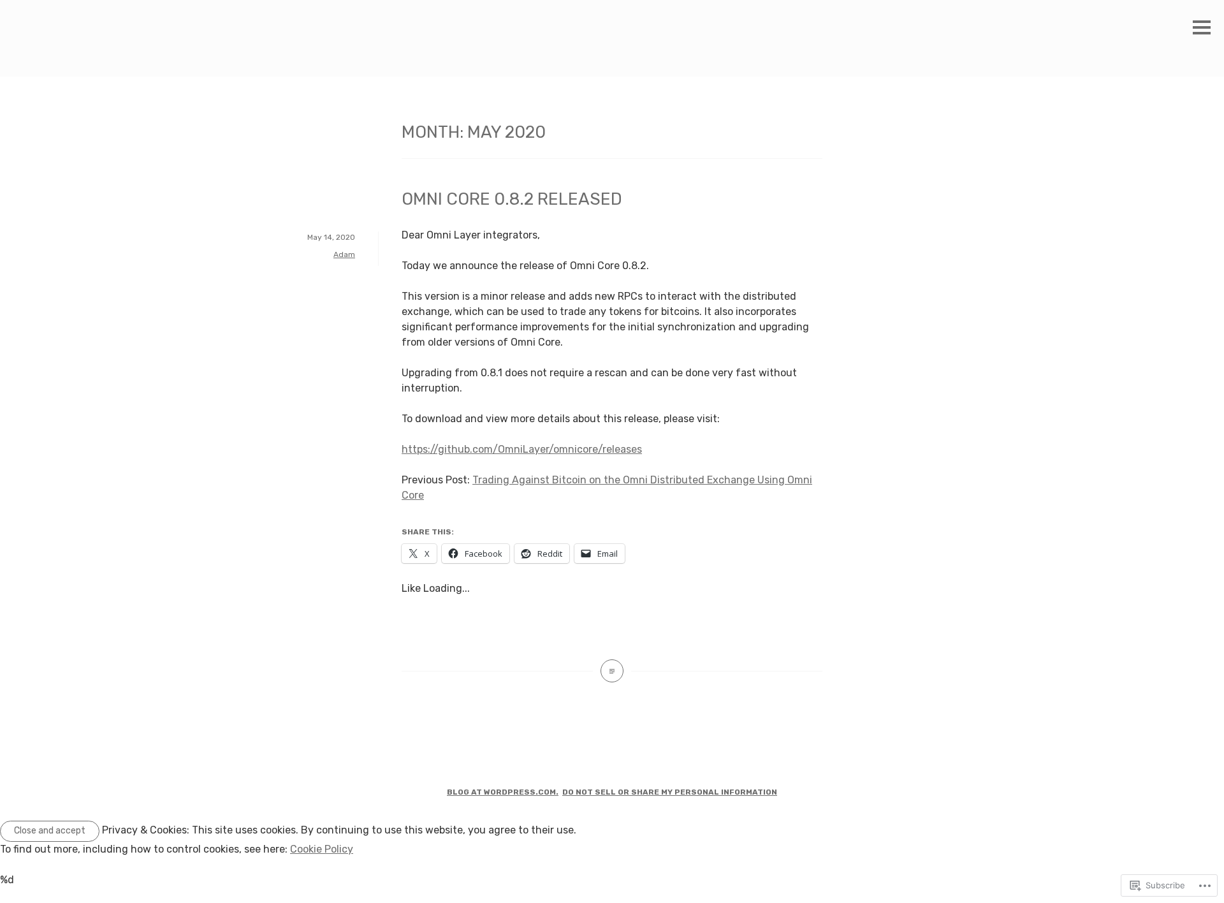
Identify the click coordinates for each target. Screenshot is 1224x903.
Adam (344, 254)
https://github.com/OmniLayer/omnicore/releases (522, 449)
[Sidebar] (1202, 28)
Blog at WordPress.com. (502, 792)
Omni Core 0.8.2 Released (512, 199)
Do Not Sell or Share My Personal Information (669, 792)
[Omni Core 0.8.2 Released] (612, 670)
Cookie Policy (321, 849)
